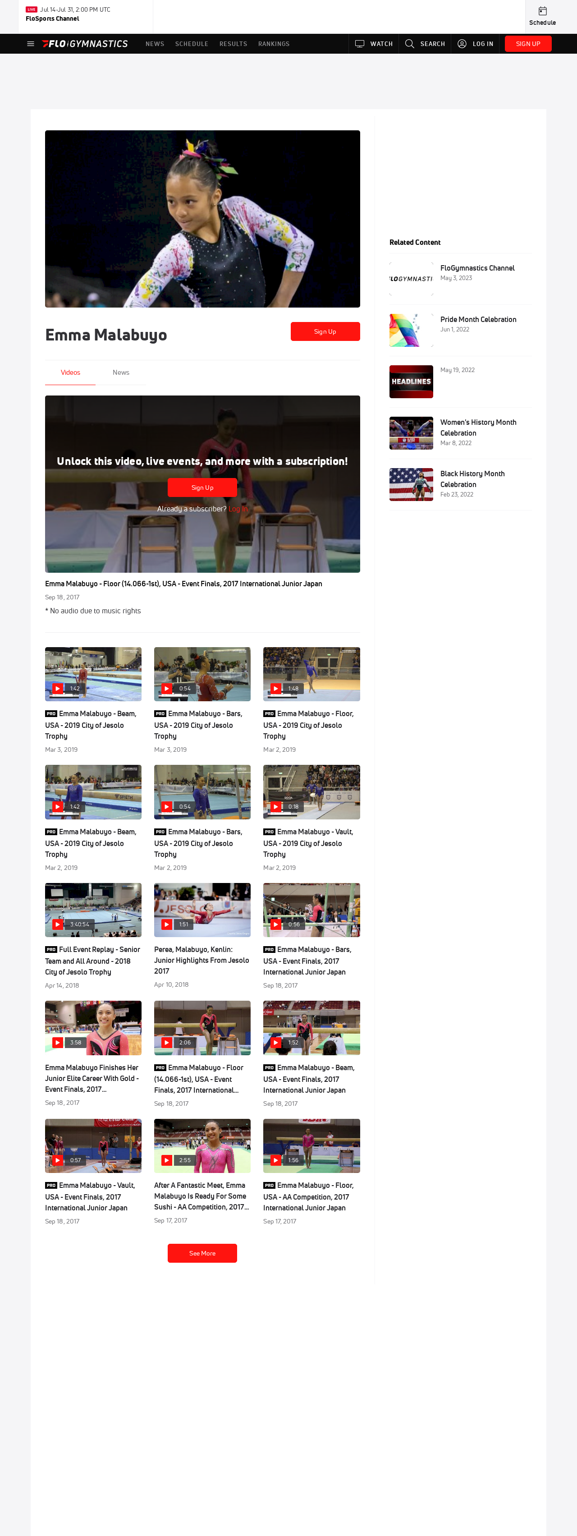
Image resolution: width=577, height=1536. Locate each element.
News (121, 372)
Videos (70, 372)
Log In (237, 508)
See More (202, 1253)
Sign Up (325, 331)
